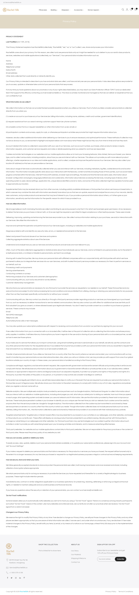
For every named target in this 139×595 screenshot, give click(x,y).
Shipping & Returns (78, 558)
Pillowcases (43, 10)
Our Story (75, 551)
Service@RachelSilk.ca (13, 2)
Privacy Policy (110, 591)
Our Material (76, 554)
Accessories (78, 10)
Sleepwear (65, 10)
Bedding (53, 10)
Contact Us (75, 562)
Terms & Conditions (125, 591)
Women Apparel (93, 10)
